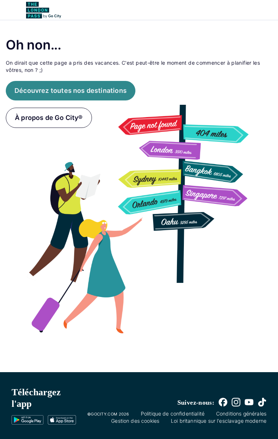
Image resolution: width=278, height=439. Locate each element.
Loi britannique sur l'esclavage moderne (218, 421)
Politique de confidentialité (173, 413)
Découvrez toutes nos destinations (70, 90)
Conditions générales (241, 413)
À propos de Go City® (49, 117)
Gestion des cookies (135, 421)
